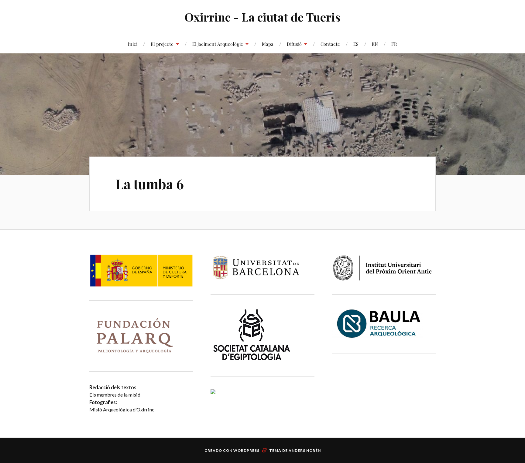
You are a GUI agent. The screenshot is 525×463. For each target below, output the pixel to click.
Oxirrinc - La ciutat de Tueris (262, 17)
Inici (132, 44)
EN (375, 44)
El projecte (162, 44)
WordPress (246, 450)
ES (356, 44)
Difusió (294, 44)
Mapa (267, 44)
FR (394, 44)
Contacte (330, 44)
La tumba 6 (149, 184)
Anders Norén (305, 450)
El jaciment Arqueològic (217, 44)
